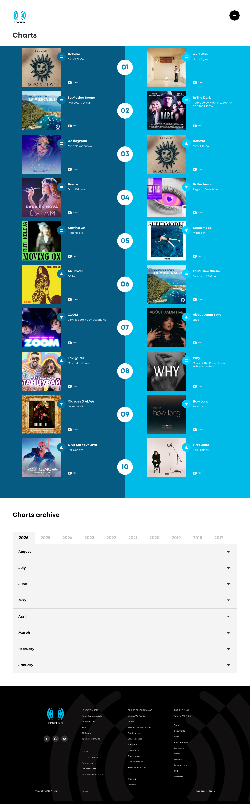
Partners (178, 760)
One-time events (135, 762)
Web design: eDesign (205, 791)
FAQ (176, 771)
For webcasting (89, 769)
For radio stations (90, 757)
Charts (177, 754)
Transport (132, 745)
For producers (88, 722)
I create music (90, 710)
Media (85, 752)
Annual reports (181, 742)
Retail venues (134, 733)
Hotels (131, 722)
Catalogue (179, 748)
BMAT (84, 728)
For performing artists (92, 716)
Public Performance (140, 710)
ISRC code (86, 733)
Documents (179, 731)
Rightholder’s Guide (91, 739)
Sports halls (133, 750)
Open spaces (134, 756)
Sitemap (85, 791)
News (176, 737)
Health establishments (138, 768)
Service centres (135, 739)
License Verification (137, 716)
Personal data (181, 765)
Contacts (178, 777)
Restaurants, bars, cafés (139, 728)
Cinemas (132, 785)
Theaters (132, 779)
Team (176, 725)
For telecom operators (92, 775)
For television (88, 763)
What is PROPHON (182, 716)
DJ (129, 773)
